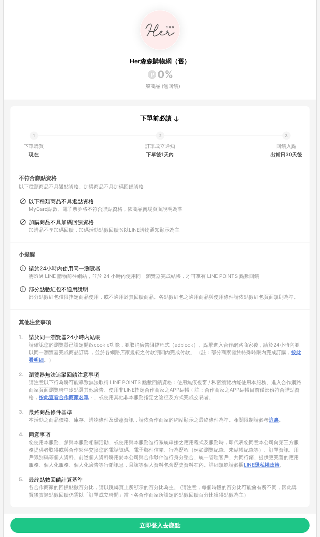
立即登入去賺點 (160, 525)
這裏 (274, 420)
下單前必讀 (156, 118)
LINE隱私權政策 (262, 465)
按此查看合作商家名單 (64, 397)
